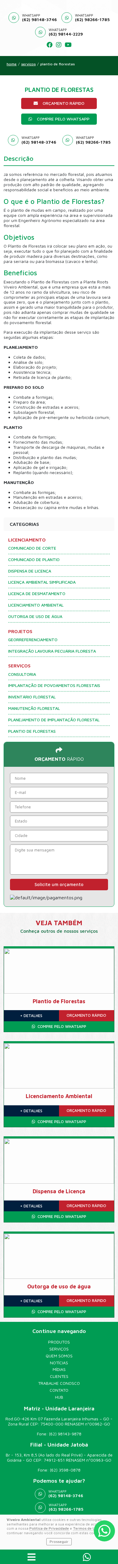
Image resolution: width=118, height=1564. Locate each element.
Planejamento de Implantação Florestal (54, 719)
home (12, 64)
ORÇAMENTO (86, 1015)
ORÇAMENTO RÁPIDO (63, 103)
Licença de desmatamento (36, 593)
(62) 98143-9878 (65, 1433)
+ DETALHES (31, 1015)
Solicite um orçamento (59, 884)
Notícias (59, 1362)
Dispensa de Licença (29, 571)
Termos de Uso (86, 1528)
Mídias (59, 1369)
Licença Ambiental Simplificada (42, 582)
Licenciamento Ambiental (36, 605)
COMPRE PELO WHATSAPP (63, 118)
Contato (59, 1390)
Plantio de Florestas (57, 64)
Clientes (59, 1376)
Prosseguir (59, 1541)
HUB (59, 1397)
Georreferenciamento (32, 639)
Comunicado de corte (32, 548)
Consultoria (22, 674)
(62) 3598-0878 (65, 1469)
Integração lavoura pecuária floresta (52, 651)
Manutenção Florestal (34, 708)
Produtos (59, 1342)
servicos (28, 64)
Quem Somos (59, 1355)
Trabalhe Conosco (59, 1383)
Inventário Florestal (32, 697)
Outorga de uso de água (35, 616)
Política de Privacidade (49, 1528)
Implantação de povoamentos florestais (54, 685)
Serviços (59, 1349)
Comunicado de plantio (34, 559)
